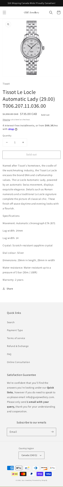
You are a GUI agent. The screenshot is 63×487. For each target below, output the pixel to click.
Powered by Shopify (39, 480)
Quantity (7, 135)
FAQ (9, 354)
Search (11, 322)
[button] (4, 12)
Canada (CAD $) (29, 455)
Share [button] (10, 288)
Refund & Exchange (18, 346)
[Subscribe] (52, 432)
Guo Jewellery (27, 480)
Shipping (6, 119)
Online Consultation (18, 362)
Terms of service (16, 338)
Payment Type (15, 330)
